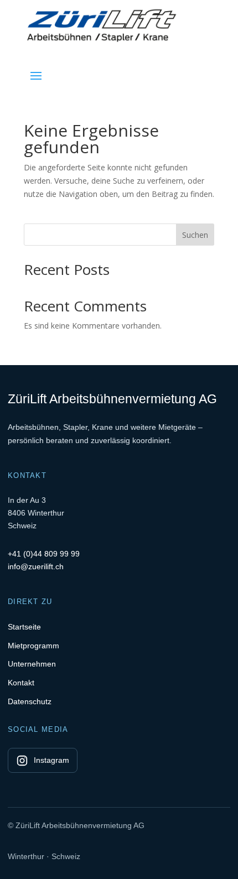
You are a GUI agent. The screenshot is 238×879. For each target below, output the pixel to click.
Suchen (195, 235)
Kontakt (21, 682)
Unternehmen (32, 663)
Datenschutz (29, 701)
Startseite (24, 626)
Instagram (51, 760)
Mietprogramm (33, 645)
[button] (36, 75)
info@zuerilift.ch (36, 566)
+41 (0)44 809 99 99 (44, 553)
